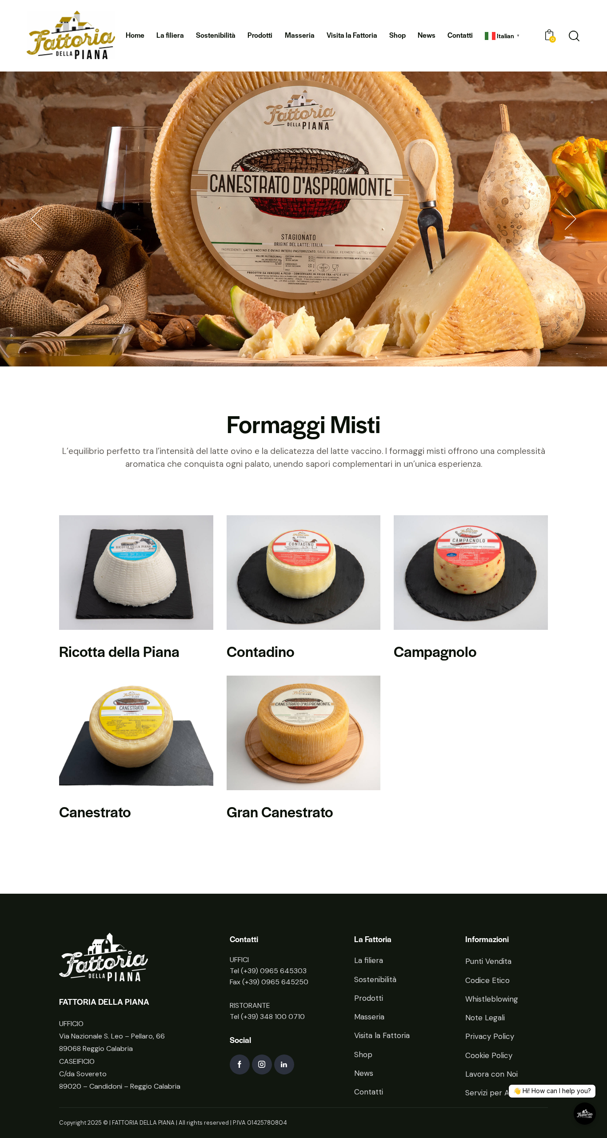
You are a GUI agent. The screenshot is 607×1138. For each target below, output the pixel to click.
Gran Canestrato (280, 811)
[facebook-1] (240, 1064)
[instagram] (262, 1064)
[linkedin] (284, 1064)
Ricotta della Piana (119, 651)
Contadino (261, 651)
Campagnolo (435, 651)
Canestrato (95, 811)
